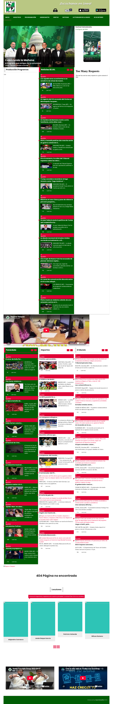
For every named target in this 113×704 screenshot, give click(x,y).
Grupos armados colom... (85, 445)
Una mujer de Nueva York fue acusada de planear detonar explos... (56, 260)
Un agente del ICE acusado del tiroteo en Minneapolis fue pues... (56, 100)
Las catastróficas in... (83, 385)
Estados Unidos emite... (84, 405)
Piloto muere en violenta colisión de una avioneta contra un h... (56, 301)
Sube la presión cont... (83, 465)
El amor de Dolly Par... (14, 359)
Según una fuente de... (47, 513)
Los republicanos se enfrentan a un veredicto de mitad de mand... (54, 80)
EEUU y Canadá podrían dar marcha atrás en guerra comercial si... (57, 141)
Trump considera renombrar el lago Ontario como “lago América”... (54, 180)
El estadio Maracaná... (48, 535)
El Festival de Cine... (13, 443)
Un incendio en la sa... (83, 425)
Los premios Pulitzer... (14, 526)
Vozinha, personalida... (48, 359)
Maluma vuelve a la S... (14, 484)
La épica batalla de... (14, 401)
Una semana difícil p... (84, 505)
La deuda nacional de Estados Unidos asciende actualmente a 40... (55, 239)
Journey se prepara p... (14, 548)
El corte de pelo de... (46, 495)
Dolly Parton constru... (14, 423)
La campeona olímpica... (48, 417)
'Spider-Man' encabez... (15, 507)
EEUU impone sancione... (84, 545)
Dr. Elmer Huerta (43, 632)
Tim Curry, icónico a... (14, 381)
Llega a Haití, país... (82, 524)
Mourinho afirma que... (48, 435)
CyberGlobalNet (99, 699)
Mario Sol (15, 639)
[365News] (10, 7)
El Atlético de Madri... (47, 379)
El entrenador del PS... (47, 473)
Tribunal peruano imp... (84, 363)
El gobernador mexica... (84, 484)
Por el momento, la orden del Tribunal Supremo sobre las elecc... (55, 159)
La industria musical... (14, 465)
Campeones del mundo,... (49, 455)
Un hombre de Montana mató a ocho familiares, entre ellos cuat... (55, 121)
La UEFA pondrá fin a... (47, 397)
